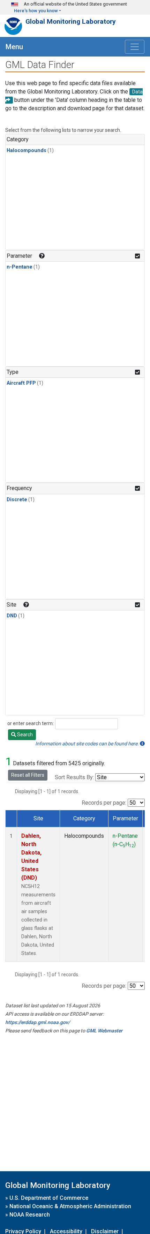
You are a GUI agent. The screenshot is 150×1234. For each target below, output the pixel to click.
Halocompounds (26, 150)
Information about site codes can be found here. (87, 743)
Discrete (17, 500)
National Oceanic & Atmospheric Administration (70, 1206)
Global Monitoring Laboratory (70, 21)
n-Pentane (19, 267)
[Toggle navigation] (134, 47)
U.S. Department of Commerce (48, 1198)
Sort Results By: (74, 777)
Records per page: (104, 802)
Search (24, 734)
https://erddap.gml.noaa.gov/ (37, 1022)
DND (12, 616)
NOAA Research (29, 1214)
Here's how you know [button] (36, 10)
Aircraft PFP (21, 383)
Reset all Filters (27, 775)
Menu (14, 47)
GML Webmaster (104, 1030)
